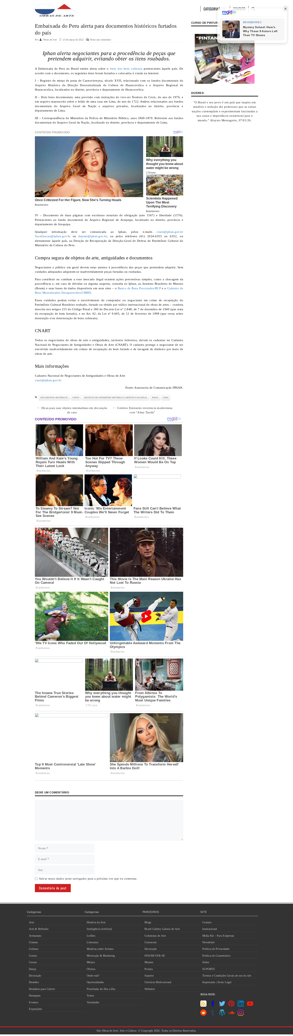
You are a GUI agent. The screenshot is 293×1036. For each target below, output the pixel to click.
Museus (149, 962)
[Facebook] (213, 1005)
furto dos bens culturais (126, 68)
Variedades (93, 1002)
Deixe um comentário (100, 39)
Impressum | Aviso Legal (216, 982)
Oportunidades (95, 982)
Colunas (33, 948)
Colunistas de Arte (155, 935)
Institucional (209, 928)
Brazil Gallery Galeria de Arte (162, 928)
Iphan (155, 397)
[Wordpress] (222, 1014)
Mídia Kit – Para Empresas (218, 935)
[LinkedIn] (241, 1005)
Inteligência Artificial (99, 928)
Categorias (212, 8)
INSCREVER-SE (155, 955)
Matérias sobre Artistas (100, 948)
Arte (31, 922)
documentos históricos (54, 397)
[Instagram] (241, 1014)
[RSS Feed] (203, 1005)
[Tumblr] (213, 1014)
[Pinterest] (231, 1005)
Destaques (34, 995)
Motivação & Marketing (101, 955)
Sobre (205, 962)
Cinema (33, 942)
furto (76, 397)
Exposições (35, 1008)
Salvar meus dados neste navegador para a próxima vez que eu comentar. (88, 878)
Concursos (150, 942)
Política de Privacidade (215, 948)
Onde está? (93, 975)
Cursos (33, 962)
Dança (32, 969)
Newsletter (208, 942)
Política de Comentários (216, 955)
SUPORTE (208, 969)
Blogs (148, 922)
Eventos (33, 1002)
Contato (206, 922)
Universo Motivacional (158, 982)
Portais (149, 969)
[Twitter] (222, 1005)
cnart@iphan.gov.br (170, 231)
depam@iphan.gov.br (92, 236)
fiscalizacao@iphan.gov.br (53, 236)
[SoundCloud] (231, 1014)
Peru (165, 397)
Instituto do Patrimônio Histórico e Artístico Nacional (115, 397)
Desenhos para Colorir (42, 989)
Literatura (92, 942)
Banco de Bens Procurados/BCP (139, 288)
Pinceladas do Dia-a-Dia (101, 989)
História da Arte (96, 922)
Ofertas (91, 969)
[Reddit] (203, 1014)
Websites (150, 989)
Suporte (149, 975)
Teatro (90, 995)
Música (91, 962)
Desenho (34, 982)
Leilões (91, 935)
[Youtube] (250, 1005)
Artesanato (35, 935)
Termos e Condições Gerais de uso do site (226, 975)
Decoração (35, 975)
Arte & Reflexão (38, 928)
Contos (33, 955)
